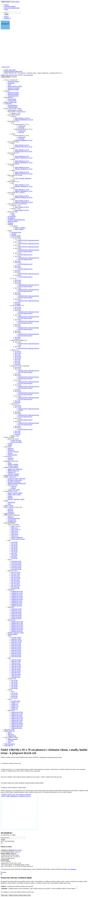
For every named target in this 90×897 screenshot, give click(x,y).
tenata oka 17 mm (16, 642)
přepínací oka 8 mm (16, 631)
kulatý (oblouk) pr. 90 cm (22, 207)
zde (32, 892)
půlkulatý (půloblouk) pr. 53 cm (23, 157)
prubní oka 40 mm (16, 617)
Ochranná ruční (12, 521)
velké (9, 504)
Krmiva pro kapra (16, 440)
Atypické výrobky (16, 637)
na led (9, 84)
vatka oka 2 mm (15, 663)
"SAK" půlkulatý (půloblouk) (23, 178)
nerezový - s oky (15, 113)
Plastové (10, 453)
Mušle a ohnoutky (13, 739)
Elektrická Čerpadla (13, 92)
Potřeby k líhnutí (8, 505)
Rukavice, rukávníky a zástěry (16, 499)
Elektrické (10, 458)
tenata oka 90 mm (16, 656)
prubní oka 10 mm (16, 609)
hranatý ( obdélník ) (20, 227)
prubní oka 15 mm (16, 610)
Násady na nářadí (12, 221)
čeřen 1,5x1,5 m (15, 526)
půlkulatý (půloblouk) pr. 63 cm (23, 169)
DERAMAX (11, 502)
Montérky (10, 497)
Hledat (6, 14)
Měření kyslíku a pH (13, 470)
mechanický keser (16, 232)
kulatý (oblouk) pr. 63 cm (22, 167)
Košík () (5, 23)
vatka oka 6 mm (15, 675)
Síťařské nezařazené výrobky (16, 632)
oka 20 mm (18, 356)
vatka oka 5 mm (15, 672)
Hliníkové (10, 448)
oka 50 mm (14, 551)
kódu (31, 75)
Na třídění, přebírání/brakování (16, 219)
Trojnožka (10, 740)
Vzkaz (6, 9)
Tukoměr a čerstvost (13, 474)
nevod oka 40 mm (16, 567)
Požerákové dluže (13, 107)
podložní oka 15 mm (17, 593)
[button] (4, 67)
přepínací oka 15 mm (17, 623)
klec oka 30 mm (15, 578)
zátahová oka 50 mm (17, 725)
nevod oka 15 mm (16, 561)
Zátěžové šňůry (12, 736)
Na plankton (11, 218)
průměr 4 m (14, 709)
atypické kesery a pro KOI (15, 110)
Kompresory (11, 83)
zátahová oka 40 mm (17, 723)
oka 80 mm (14, 558)
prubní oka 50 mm (16, 618)
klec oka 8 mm (15, 588)
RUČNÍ (20, 410)
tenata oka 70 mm (16, 653)
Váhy (9, 742)
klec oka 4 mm (15, 580)
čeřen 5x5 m (14, 536)
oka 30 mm (18, 358)
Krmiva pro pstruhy (16, 442)
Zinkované (11, 512)
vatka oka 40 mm (16, 671)
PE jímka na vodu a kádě (15, 480)
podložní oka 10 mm (17, 591)
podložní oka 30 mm (17, 599)
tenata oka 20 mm (16, 644)
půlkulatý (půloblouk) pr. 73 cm (23, 186)
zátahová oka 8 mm (16, 728)
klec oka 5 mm (15, 583)
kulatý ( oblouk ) (19, 229)
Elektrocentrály (12, 99)
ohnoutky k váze (15, 235)
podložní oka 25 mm (17, 597)
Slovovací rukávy (12, 634)
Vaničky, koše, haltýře (14, 489)
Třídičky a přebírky (13, 464)
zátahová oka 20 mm (17, 717)
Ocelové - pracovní (13, 451)
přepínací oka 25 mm (17, 626)
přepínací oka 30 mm (17, 628)
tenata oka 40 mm (16, 648)
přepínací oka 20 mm (17, 624)
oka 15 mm (18, 281)
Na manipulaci (12, 216)
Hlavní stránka (15, 1)
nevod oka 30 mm (16, 566)
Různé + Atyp (15, 435)
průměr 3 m (14, 707)
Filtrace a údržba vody (10, 102)
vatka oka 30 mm (16, 667)
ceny (24, 75)
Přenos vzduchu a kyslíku (15, 86)
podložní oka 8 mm (16, 605)
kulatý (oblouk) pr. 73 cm (22, 184)
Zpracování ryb (8, 745)
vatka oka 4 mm (15, 669)
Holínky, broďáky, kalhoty (15, 493)
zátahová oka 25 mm (17, 718)
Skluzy (10, 462)
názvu (28, 75)
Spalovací (10, 459)
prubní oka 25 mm (16, 613)
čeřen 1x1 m (14, 528)
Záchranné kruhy (12, 455)
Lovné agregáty (12, 100)
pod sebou (14, 75)
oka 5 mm (17, 265)
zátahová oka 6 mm (16, 726)
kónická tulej (21, 126)
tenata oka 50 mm (16, 650)
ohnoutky (14, 234)
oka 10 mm (18, 280)
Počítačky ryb (11, 472)
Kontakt (6, 4)
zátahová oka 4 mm (16, 721)
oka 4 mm (17, 261)
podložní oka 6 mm (16, 604)
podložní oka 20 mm (17, 596)
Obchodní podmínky (10, 6)
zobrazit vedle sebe (6, 75)
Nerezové (10, 510)
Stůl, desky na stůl (9, 729)
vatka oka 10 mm (16, 659)
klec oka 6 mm (15, 586)
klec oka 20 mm (15, 577)
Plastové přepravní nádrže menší (13, 71)
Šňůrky (10, 732)
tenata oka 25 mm (16, 645)
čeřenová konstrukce (17, 537)
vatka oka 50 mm (16, 674)
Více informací (72, 869)
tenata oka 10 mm (16, 639)
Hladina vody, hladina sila (15, 469)
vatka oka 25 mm (16, 666)
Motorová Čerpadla (13, 94)
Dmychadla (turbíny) (13, 81)
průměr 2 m (14, 704)
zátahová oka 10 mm (17, 712)
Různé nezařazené (9, 513)
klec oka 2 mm (15, 575)
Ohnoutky (10, 223)
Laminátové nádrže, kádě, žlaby (16, 478)
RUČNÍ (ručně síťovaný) (25, 251)
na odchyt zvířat (15, 701)
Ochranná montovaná (14, 518)
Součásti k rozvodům (13, 88)
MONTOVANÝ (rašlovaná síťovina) (28, 240)
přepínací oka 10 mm (17, 621)
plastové (13, 488)
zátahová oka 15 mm (17, 713)
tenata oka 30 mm (16, 647)
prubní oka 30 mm (16, 615)
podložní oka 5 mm (16, 602)
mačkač (10, 445)
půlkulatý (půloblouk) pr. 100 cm (24, 119)
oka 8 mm (17, 304)
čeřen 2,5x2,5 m (15, 529)
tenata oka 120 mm (16, 640)
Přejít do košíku (17, 850)
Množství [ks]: (5, 837)
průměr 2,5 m (15, 705)
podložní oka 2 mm (16, 594)
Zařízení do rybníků (13, 89)
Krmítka (10, 443)
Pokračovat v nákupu (6, 850)
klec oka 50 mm (15, 585)
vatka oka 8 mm (15, 677)
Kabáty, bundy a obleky (14, 494)
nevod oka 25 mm (16, 564)
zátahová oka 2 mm (16, 715)
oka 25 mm (14, 547)
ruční (19, 345)
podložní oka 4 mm (16, 601)
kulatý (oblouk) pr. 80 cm (22, 196)
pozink (13, 215)
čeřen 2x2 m (14, 531)
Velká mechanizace (9, 744)
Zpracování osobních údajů (11, 8)
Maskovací (11, 516)
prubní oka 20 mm (16, 612)
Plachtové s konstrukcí (14, 482)
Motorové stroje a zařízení (11, 475)
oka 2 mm (17, 354)
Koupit (3, 839)
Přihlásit (6, 16)
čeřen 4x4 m (14, 534)
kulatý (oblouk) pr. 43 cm (22, 145)
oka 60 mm (14, 555)
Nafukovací (11, 450)
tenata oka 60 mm (16, 651)
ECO (12, 691)
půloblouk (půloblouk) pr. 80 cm (24, 202)
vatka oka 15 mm (16, 661)
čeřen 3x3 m (14, 532)
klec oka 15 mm (15, 574)
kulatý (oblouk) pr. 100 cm (22, 118)
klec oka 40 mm (15, 582)
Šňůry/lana (11, 734)
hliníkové (13, 486)
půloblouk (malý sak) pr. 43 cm (23, 146)
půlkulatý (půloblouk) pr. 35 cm (23, 140)
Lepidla (10, 496)
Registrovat (7, 18)
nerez (12, 213)
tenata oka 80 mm (16, 655)
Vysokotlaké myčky (13, 96)
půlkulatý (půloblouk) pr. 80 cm (23, 197)
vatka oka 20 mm (16, 664)
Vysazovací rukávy (13, 466)
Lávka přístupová (12, 105)
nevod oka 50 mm (16, 569)
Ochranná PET (12, 520)
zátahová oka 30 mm (17, 720)
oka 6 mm (17, 270)
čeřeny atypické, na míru (18, 539)
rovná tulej (21, 127)
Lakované (10, 509)
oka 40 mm (14, 550)
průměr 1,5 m (15, 702)
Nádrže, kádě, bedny (10, 70)
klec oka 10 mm (15, 572)
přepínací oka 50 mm (17, 629)
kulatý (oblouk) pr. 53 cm (22, 156)
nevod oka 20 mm (16, 563)
